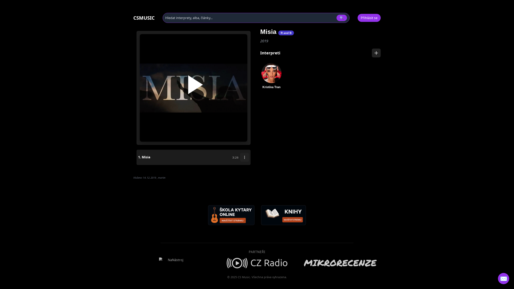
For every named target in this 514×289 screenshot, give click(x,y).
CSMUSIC (144, 18)
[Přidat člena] (376, 53)
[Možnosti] (244, 157)
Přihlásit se (369, 18)
